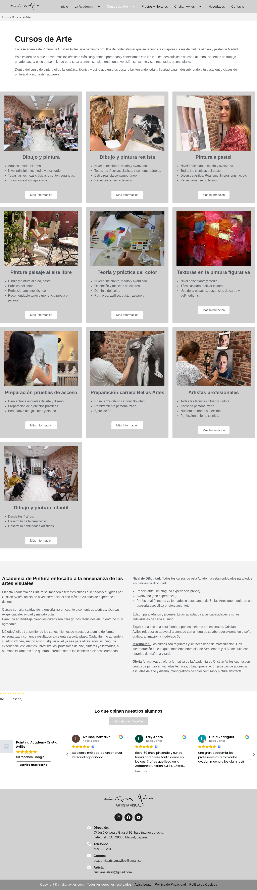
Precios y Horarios (155, 6)
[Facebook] (128, 817)
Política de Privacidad (170, 884)
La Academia (83, 6)
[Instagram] (118, 817)
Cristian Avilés (184, 6)
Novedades (216, 6)
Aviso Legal (143, 884)
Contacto (237, 6)
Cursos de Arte (117, 6)
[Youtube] (139, 817)
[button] (254, 754)
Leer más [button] (141, 771)
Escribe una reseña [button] (34, 765)
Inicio (64, 6)
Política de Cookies (203, 884)
